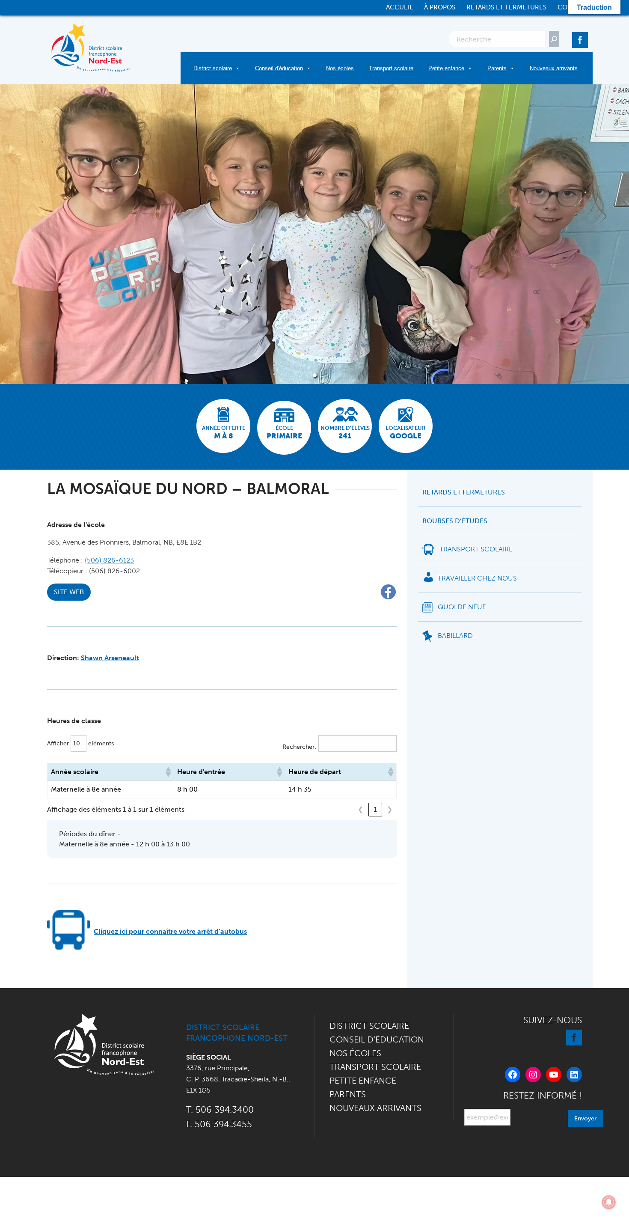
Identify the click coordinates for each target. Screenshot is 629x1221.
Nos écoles (340, 68)
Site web (69, 592)
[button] (167, 772)
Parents (497, 68)
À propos (439, 7)
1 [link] (375, 809)
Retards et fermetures (506, 7)
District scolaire (212, 68)
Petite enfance (446, 68)
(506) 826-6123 (109, 560)
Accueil (399, 7)
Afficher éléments (80, 743)
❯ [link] (389, 809)
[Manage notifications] (609, 1202)
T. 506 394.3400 (220, 1109)
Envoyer (585, 1118)
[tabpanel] (314, 234)
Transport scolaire (391, 68)
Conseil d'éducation (279, 68)
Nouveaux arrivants (554, 68)
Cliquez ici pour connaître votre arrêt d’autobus (170, 931)
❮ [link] (360, 809)
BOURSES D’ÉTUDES (454, 521)
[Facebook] (580, 38)
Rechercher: (299, 746)
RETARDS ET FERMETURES (463, 492)
